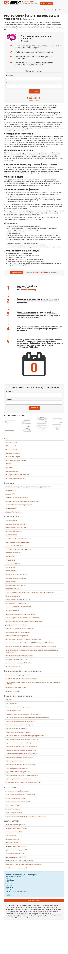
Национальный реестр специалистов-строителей (21, 678)
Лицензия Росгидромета (13, 512)
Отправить (34, 91)
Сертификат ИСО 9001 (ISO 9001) (15, 524)
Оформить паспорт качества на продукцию (19, 628)
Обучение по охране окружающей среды (18, 743)
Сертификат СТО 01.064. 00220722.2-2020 (18, 607)
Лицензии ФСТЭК (11, 508)
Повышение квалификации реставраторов (19, 707)
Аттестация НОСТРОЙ (12, 805)
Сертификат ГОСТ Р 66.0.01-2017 (15, 603)
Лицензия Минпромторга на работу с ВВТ (19, 505)
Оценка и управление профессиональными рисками (22, 618)
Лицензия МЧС (10, 494)
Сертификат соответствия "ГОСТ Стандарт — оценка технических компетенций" (31, 646)
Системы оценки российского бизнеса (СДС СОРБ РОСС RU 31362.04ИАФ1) (29, 643)
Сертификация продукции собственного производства (23, 639)
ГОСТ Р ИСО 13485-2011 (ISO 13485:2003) (18, 549)
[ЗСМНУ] (41, 425)
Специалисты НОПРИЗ (12, 691)
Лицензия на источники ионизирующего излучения (22, 501)
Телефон (9, 83)
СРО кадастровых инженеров (15, 478)
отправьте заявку (28, 290)
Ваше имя (9, 75)
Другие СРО (9, 467)
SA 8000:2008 (9, 556)
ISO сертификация (11, 520)
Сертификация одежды (12, 666)
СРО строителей (10, 446)
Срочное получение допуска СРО (16, 850)
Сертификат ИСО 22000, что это (15, 585)
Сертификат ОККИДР (12, 610)
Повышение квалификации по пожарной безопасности (23, 714)
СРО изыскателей (11, 449)
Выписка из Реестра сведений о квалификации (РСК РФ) (23, 864)
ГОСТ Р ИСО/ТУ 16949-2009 (14, 546)
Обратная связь (43, 917)
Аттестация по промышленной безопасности (20, 795)
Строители (8, 700)
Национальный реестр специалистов (17, 675)
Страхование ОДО (11, 835)
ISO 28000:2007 (10, 567)
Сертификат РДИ (10, 582)
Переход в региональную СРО (15, 853)
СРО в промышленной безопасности (17, 475)
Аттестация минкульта (12, 809)
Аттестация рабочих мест (13, 813)
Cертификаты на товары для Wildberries (18, 663)
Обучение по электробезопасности (16, 768)
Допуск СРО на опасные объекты (16, 828)
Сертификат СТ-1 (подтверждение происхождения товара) (24, 621)
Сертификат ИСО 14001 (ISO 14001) (16, 528)
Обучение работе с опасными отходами (18, 779)
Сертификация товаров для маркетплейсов (19, 656)
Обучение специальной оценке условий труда (20, 764)
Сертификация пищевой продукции (17, 636)
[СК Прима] (57, 425)
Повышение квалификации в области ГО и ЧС (20, 721)
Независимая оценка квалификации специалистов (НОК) (23, 782)
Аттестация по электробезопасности (17, 791)
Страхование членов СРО (13, 832)
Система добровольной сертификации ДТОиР (20, 614)
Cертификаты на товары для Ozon (16, 659)
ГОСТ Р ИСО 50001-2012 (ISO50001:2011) (18, 538)
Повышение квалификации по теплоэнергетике (20, 750)
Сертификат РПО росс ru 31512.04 (16, 574)
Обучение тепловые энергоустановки (17, 772)
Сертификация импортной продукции (17, 632)
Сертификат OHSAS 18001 (13, 531)
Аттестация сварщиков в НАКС (15, 798)
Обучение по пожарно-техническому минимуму (21, 746)
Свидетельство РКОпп (12, 596)
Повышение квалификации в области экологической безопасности (27, 718)
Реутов (46, 10)
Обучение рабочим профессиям (16, 728)
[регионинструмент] (10, 424)
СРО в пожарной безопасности (15, 460)
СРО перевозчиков (11, 471)
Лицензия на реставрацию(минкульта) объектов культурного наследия (28, 487)
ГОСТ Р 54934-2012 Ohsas (13, 589)
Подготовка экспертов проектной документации (21, 754)
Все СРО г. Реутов (11, 442)
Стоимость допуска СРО (13, 843)
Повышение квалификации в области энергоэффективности (24, 736)
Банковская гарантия (12, 839)
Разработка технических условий (16, 868)
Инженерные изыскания (13, 710)
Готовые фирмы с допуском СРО (15, 825)
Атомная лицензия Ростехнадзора (16, 498)
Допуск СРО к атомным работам (15, 846)
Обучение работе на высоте (14, 761)
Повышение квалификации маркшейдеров (19, 725)
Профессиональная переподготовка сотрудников (21, 775)
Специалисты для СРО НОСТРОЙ (15, 687)
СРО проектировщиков (13, 453)
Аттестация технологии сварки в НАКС (17, 802)
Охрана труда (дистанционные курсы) (17, 732)
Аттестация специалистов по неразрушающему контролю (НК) (25, 816)
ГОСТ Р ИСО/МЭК (10, 571)
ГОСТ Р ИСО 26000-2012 (12, 564)
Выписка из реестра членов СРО (15, 857)
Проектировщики (11, 703)
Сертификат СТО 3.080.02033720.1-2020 (17, 600)
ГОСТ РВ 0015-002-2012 (12, 553)
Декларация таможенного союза (16, 625)
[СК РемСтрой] (26, 425)
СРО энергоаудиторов (12, 457)
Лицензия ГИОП (10, 490)
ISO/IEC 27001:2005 (11, 535)
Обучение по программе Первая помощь (19, 757)
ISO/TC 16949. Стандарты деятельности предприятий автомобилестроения (29, 592)
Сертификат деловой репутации (15, 578)
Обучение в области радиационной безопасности (21, 739)
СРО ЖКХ (8, 464)
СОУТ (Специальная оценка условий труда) (19, 861)
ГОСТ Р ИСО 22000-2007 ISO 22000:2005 (17, 542)
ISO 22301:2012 (10, 560)
